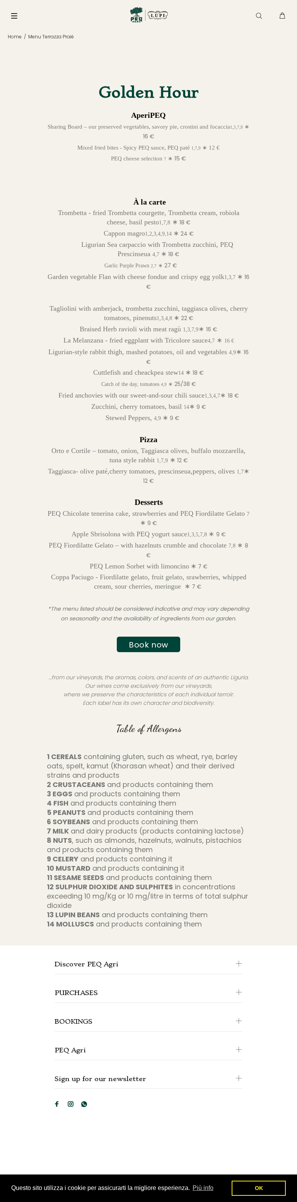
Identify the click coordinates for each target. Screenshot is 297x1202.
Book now (148, 644)
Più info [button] (203, 1188)
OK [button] (259, 1188)
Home (15, 36)
